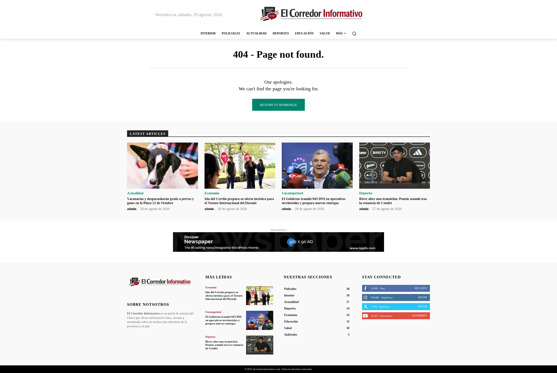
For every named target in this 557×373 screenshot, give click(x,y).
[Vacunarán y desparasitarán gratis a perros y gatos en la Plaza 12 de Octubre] (162, 166)
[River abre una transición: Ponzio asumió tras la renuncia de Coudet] (394, 166)
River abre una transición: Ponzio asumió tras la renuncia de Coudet (224, 345)
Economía (212, 193)
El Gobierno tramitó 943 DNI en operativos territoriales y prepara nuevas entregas (223, 320)
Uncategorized (292, 193)
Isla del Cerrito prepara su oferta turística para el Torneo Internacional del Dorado (224, 296)
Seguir (422, 297)
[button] (354, 33)
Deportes (365, 193)
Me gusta (421, 288)
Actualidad (135, 193)
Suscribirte (419, 315)
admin (131, 209)
